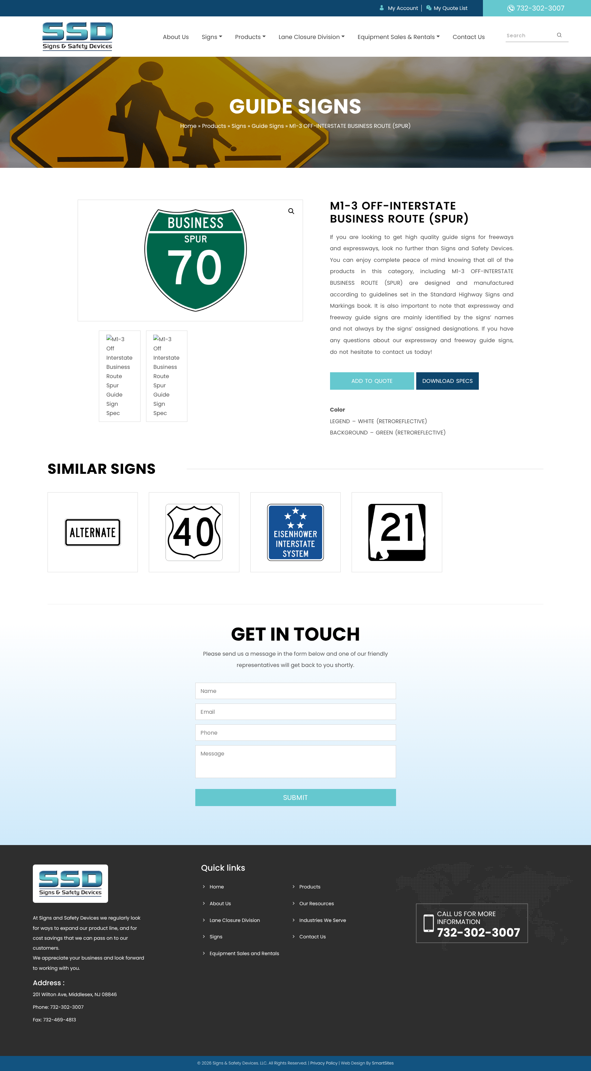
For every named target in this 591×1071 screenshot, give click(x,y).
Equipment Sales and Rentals (244, 953)
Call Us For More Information (478, 925)
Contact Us (469, 37)
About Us (176, 37)
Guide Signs (268, 126)
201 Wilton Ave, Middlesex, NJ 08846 (75, 994)
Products (248, 37)
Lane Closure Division (309, 37)
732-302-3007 (66, 1007)
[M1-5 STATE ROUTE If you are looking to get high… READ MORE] (397, 532)
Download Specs (447, 381)
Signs (209, 37)
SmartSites (383, 1063)
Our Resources (316, 903)
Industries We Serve (322, 920)
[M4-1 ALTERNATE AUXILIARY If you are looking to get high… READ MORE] (93, 532)
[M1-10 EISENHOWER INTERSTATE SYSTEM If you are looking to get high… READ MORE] (295, 532)
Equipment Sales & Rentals (396, 37)
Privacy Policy (324, 1063)
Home (188, 126)
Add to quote (372, 381)
